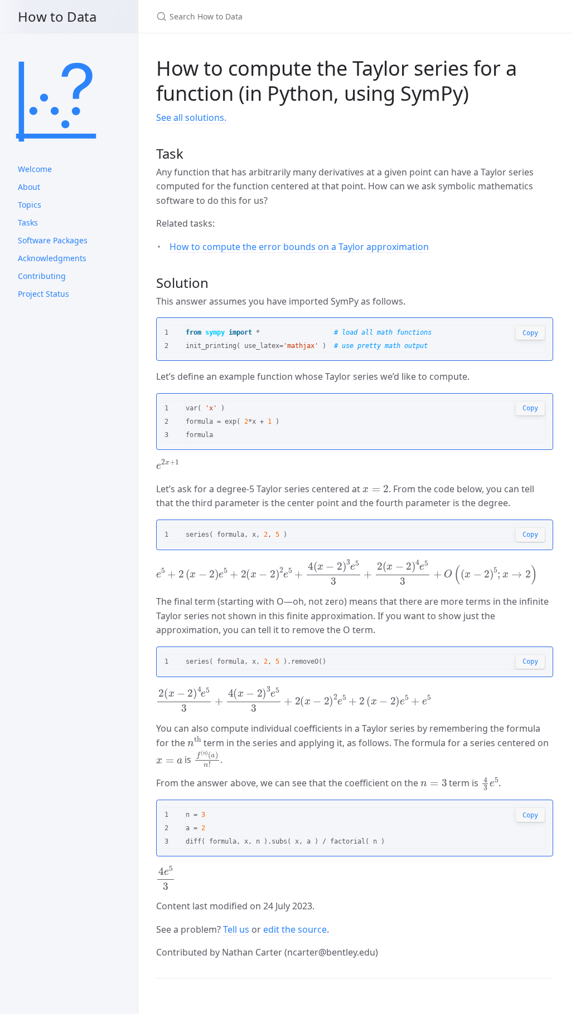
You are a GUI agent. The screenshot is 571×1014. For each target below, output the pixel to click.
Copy (530, 333)
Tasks (28, 222)
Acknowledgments (52, 258)
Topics (29, 204)
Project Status (43, 293)
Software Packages (53, 240)
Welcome (35, 169)
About (29, 187)
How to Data (57, 16)
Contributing (42, 276)
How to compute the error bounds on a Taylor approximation (299, 247)
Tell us (236, 929)
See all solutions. (191, 117)
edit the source (295, 929)
